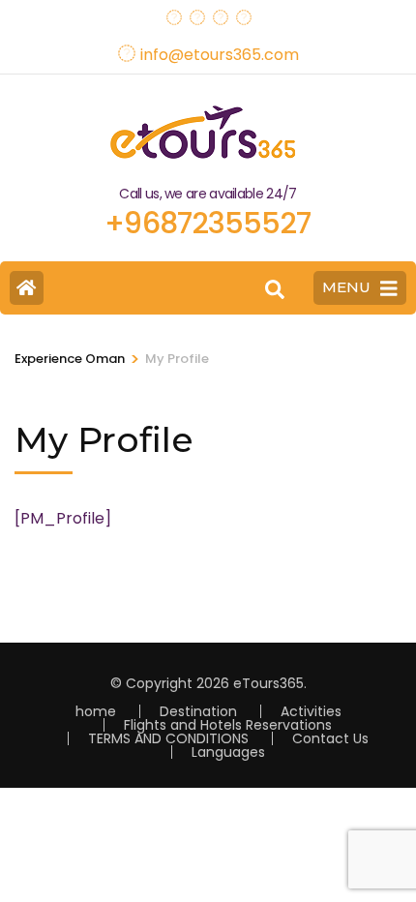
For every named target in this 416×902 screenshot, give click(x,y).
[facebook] (173, 11)
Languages (228, 752)
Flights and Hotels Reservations (228, 725)
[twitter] (196, 11)
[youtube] (219, 11)
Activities (311, 711)
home (95, 711)
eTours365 (268, 683)
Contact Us (330, 738)
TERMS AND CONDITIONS (168, 738)
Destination (198, 711)
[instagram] (243, 11)
